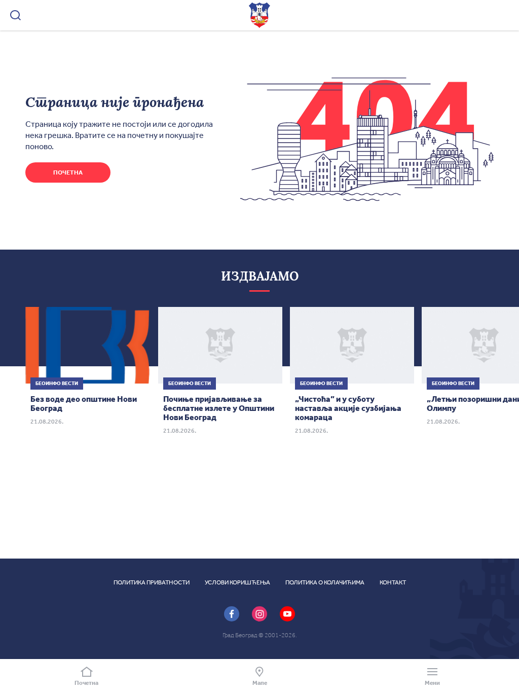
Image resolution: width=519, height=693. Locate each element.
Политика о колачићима (324, 582)
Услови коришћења (237, 582)
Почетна (68, 172)
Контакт (393, 582)
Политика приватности (152, 582)
